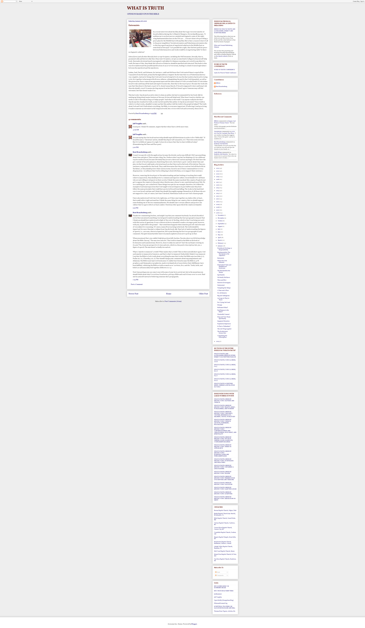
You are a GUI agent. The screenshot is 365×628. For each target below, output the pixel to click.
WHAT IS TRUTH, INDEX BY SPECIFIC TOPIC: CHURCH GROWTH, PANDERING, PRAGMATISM (222, 422)
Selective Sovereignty (224, 283)
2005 (218, 341)
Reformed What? (222, 307)
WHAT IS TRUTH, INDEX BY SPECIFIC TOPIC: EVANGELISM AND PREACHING (223, 460)
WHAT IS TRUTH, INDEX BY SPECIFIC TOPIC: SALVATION (223, 483)
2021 (217, 171)
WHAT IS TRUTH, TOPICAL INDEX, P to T (225, 375)
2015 (217, 188)
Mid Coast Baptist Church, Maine (224, 551)
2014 (217, 191)
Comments (219, 575)
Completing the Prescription (222, 336)
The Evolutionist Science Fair (222, 332)
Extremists (220, 258)
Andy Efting (218, 152)
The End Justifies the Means (223, 271)
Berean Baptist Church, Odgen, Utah (225, 510)
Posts (218, 572)
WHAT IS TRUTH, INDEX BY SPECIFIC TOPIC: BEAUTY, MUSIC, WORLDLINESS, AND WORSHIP (224, 407)
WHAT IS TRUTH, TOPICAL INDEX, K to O (225, 370)
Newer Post (133, 294)
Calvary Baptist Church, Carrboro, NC (224, 524)
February (220, 243)
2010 (217, 202)
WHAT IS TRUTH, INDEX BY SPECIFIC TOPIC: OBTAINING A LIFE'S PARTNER (224, 467)
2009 (218, 204)
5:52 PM (135, 208)
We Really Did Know (223, 277)
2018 (217, 179)
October (220, 221)
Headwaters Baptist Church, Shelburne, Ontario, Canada (222, 542)
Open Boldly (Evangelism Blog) (224, 600)
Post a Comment (137, 284)
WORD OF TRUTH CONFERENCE (224, 70)
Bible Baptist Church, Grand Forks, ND (225, 519)
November (221, 218)
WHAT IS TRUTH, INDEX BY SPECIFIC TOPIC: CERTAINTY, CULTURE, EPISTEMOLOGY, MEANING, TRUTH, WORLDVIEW (224, 414)
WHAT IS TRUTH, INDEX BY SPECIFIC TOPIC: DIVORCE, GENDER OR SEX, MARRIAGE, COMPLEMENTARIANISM (223, 439)
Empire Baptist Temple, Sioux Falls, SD (225, 538)
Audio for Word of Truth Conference (225, 73)
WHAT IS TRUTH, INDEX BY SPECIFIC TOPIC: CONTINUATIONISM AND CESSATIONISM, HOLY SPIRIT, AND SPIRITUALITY (225, 431)
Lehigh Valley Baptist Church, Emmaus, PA (223, 547)
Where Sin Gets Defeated (222, 261)
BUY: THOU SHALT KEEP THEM (223, 591)
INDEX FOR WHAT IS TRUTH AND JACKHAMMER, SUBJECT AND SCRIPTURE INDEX (224, 31)
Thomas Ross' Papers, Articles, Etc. (224, 611)
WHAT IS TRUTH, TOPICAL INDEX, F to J (225, 365)
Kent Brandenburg (140, 152)
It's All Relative (222, 293)
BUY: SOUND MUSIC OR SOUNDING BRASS (221, 587)
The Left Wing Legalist (224, 329)
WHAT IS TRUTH (145, 8)
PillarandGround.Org (220, 603)
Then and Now (221, 280)
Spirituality (221, 275)
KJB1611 (218, 83)
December (221, 215)
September (221, 224)
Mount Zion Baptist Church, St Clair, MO (225, 555)
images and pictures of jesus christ (225, 122)
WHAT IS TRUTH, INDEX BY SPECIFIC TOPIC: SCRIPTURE (223, 493)
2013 (217, 193)
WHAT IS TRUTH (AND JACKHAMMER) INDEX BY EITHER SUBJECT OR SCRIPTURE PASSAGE (225, 355)
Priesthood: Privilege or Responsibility (224, 249)
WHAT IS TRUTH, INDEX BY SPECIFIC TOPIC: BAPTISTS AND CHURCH (224, 400)
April (219, 238)
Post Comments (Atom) (173, 301)
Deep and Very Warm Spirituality (223, 318)
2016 (217, 185)
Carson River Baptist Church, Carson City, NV (223, 528)
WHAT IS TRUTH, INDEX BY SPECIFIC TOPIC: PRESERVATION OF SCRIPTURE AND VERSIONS (224, 478)
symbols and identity (221, 144)
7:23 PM (135, 280)
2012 (217, 196)
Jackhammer (218, 594)
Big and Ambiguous (223, 296)
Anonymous (218, 131)
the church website (221, 56)
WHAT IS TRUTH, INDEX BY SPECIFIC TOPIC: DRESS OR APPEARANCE (222, 446)
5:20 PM (136, 147)
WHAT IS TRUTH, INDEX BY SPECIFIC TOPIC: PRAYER (222, 472)
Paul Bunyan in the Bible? (223, 311)
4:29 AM (136, 130)
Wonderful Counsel (223, 314)
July (219, 229)
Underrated (221, 285)
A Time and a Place (223, 290)
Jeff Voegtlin (137, 124)
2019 (217, 177)
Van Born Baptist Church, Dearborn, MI (225, 560)
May (219, 235)
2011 (217, 199)
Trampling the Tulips (224, 288)
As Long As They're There (223, 299)
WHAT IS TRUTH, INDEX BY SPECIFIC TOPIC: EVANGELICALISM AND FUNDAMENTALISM (222, 453)
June (219, 232)
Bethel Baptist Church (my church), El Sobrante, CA (225, 514)
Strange (219, 305)
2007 (218, 210)
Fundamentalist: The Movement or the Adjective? (223, 254)
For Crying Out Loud (223, 302)
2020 (218, 174)
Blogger (194, 624)
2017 (217, 182)
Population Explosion (224, 324)
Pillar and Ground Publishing (223, 45)
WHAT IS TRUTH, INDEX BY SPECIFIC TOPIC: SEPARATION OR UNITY (225, 498)
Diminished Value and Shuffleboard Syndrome (224, 266)
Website (216, 47)
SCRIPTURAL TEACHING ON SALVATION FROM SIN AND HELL (224, 607)
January (220, 246)
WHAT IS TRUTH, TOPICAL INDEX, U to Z (225, 380)
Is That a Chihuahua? (224, 326)
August (220, 226)
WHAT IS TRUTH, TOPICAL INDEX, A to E (225, 361)
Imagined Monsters (223, 321)
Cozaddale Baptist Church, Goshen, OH (225, 533)
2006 (218, 213)
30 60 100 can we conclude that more (224, 132)
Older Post (203, 294)
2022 (218, 168)
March (220, 240)
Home (168, 294)
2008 (218, 207)
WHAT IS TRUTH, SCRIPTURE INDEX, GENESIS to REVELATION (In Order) (224, 385)
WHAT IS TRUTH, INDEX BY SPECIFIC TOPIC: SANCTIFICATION (225, 488)
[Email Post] (161, 113)
